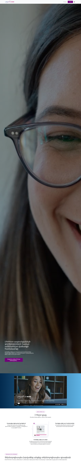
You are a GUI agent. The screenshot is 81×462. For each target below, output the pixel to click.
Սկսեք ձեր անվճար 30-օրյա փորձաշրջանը (13, 360)
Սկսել (70, 1)
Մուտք (64, 1)
